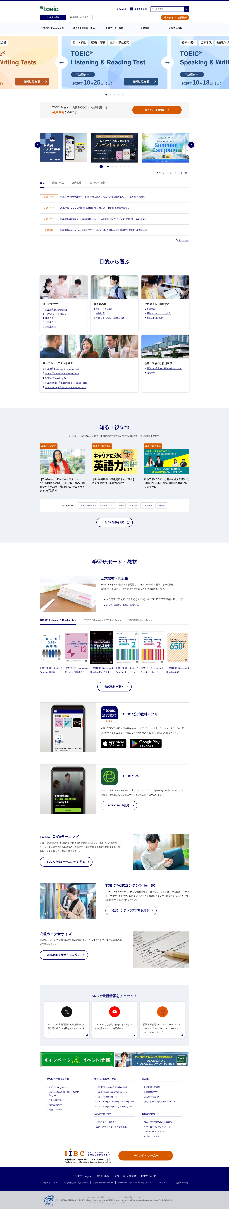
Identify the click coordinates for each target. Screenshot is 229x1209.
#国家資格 (161, 505)
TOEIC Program (82, 1176)
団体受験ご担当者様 (79, 17)
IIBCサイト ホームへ (146, 1155)
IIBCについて (148, 1176)
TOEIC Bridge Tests (140, 620)
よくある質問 (140, 9)
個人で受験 (54, 17)
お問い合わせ (182, 1183)
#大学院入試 (147, 505)
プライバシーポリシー (103, 1183)
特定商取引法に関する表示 (76, 1183)
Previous (38, 145)
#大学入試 (133, 505)
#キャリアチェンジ (88, 505)
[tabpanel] (114, 62)
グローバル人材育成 (125, 1176)
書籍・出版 (103, 1176)
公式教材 (76, 182)
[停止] (101, 166)
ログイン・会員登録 (177, 17)
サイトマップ (165, 1183)
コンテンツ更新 (97, 182)
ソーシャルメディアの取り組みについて (136, 1183)
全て (42, 182)
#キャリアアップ (107, 505)
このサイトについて (50, 1183)
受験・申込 (58, 182)
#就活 (121, 505)
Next (191, 145)
